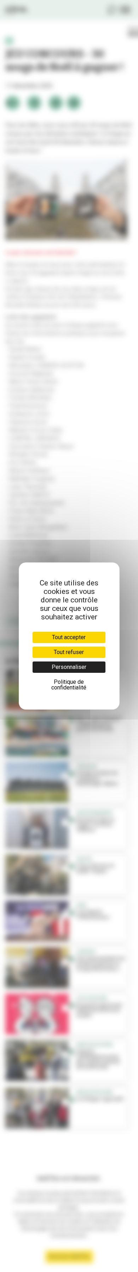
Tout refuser (69, 652)
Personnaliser (69, 667)
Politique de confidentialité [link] (68, 684)
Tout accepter (69, 637)
